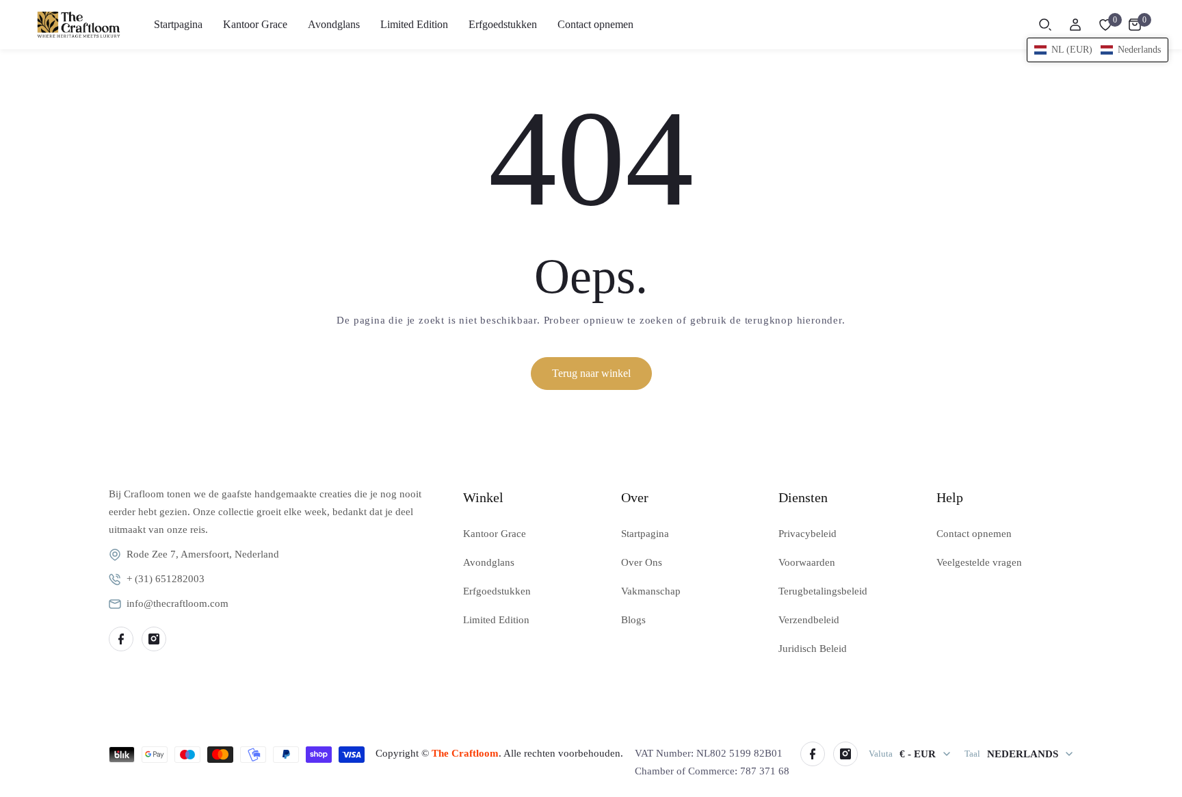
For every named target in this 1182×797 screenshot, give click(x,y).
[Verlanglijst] (1105, 24)
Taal (972, 753)
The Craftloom (465, 753)
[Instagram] (154, 639)
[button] (1097, 50)
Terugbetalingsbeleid (822, 591)
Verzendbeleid (808, 619)
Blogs (633, 619)
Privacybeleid (807, 533)
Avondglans (488, 562)
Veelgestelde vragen (979, 562)
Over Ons (641, 562)
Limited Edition (496, 619)
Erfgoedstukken (497, 591)
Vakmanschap (651, 591)
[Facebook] (121, 639)
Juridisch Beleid (812, 648)
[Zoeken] (1045, 24)
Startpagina (645, 533)
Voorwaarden (806, 562)
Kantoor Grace (494, 533)
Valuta (881, 753)
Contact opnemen (974, 533)
